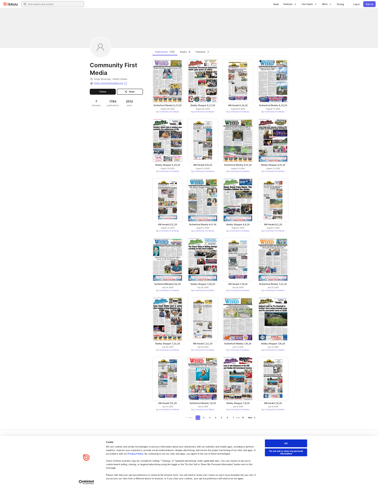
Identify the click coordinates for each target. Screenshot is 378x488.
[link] (276, 4)
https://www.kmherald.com (110, 83)
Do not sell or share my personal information (286, 452)
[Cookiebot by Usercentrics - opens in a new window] (86, 482)
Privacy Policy (135, 453)
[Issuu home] (10, 4)
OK (286, 443)
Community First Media (169, 112)
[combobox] (55, 4)
